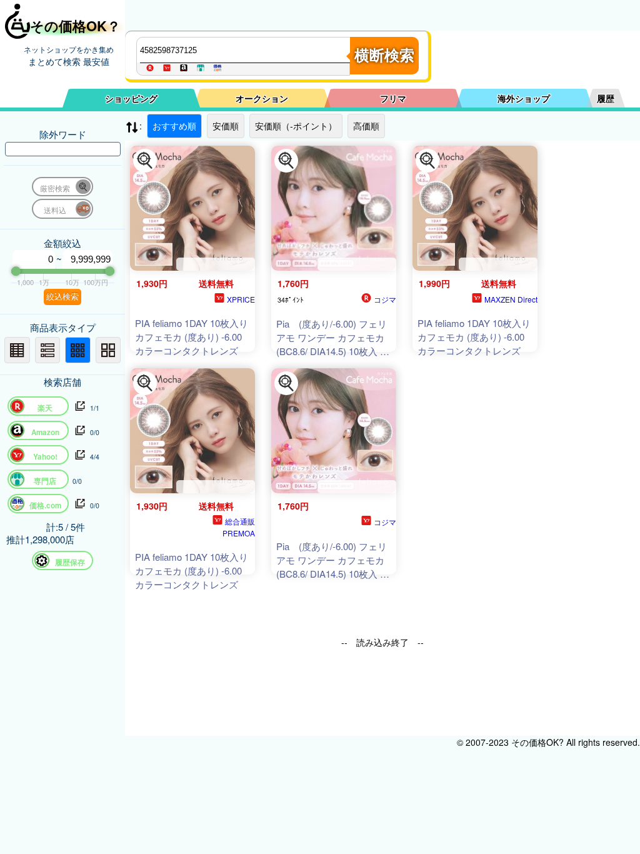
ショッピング (131, 98)
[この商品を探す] (145, 161)
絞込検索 (62, 296)
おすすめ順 (174, 125)
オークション (262, 98)
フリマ (393, 98)
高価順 (366, 125)
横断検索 (384, 55)
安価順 (225, 125)
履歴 (605, 98)
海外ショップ (524, 98)
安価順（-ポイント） (296, 125)
